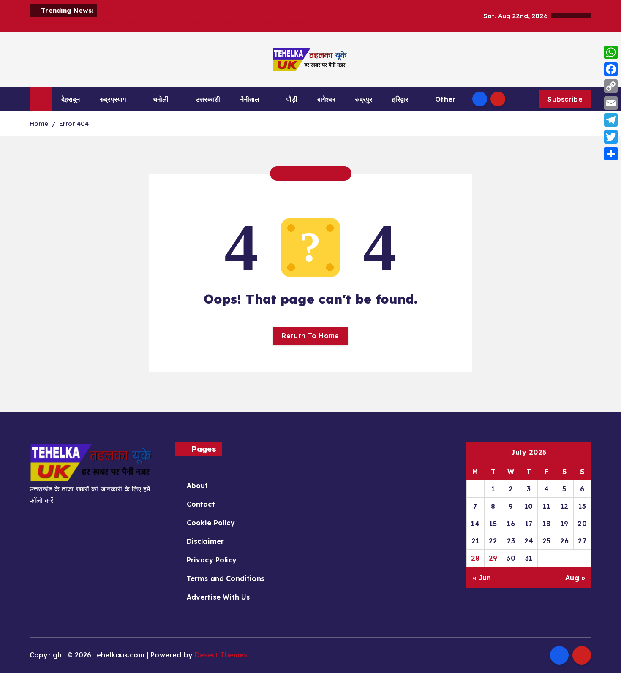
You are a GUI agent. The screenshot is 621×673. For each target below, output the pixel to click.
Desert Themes (221, 655)
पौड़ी (291, 99)
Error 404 (74, 123)
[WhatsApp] (610, 52)
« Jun (481, 577)
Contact (201, 504)
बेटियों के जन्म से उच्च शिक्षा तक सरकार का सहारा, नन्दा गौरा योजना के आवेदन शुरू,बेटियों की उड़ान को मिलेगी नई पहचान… (169, 23)
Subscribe (565, 99)
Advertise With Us (218, 597)
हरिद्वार (400, 99)
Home (39, 123)
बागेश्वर (326, 99)
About (197, 485)
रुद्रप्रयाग (113, 99)
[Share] (610, 153)
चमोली (161, 99)
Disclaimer (205, 541)
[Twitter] (610, 136)
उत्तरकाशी (208, 99)
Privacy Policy (212, 560)
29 (493, 558)
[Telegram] (610, 119)
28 (475, 558)
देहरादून (70, 99)
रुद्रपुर (363, 99)
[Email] (610, 103)
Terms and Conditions (225, 578)
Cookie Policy (211, 522)
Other (445, 99)
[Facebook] (610, 69)
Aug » (575, 577)
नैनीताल (250, 99)
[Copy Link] (610, 86)
